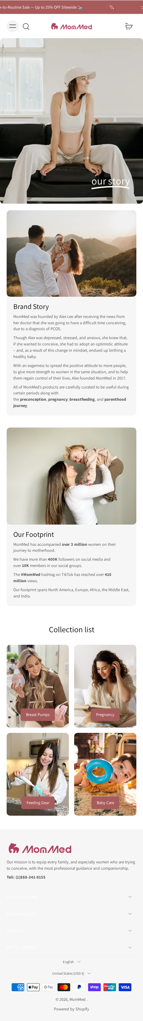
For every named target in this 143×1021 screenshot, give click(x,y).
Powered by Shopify (71, 1009)
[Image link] (38, 686)
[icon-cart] (129, 26)
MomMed (78, 999)
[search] (26, 26)
